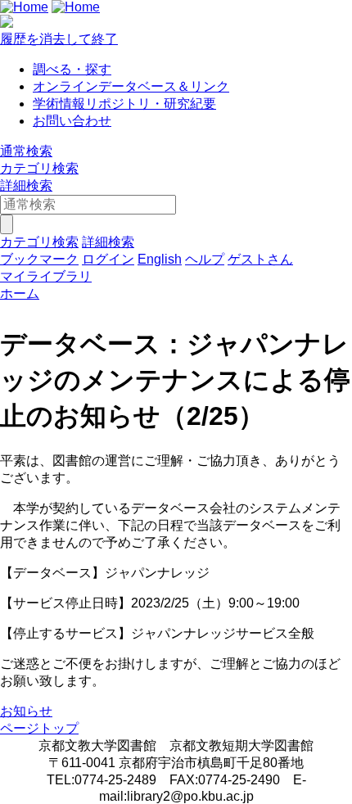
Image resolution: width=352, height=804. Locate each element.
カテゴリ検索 (39, 168)
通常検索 (26, 151)
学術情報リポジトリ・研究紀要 (124, 104)
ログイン (108, 259)
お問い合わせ (72, 121)
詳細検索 (26, 185)
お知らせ (26, 711)
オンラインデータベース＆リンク (131, 86)
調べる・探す (72, 69)
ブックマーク (39, 259)
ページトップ (39, 728)
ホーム (19, 293)
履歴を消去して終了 (59, 39)
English (160, 259)
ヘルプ (204, 259)
